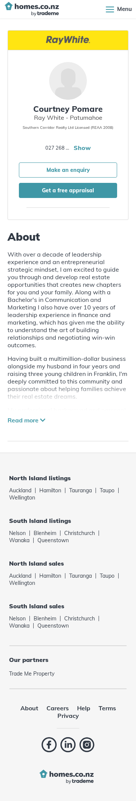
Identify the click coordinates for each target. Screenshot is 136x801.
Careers (57, 708)
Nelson (17, 533)
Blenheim (45, 533)
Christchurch (79, 533)
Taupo (107, 490)
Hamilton (50, 490)
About (29, 708)
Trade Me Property (31, 673)
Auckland (20, 490)
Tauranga (80, 490)
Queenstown (53, 540)
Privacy (68, 715)
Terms (107, 708)
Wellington (22, 497)
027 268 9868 (58, 148)
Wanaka (19, 540)
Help (83, 708)
